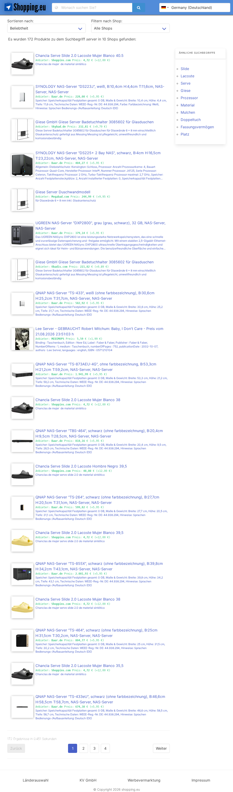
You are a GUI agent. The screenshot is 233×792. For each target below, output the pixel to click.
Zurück (16, 748)
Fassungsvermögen (197, 127)
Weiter (161, 748)
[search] (138, 7)
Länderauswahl (35, 780)
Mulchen (188, 112)
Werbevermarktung (144, 780)
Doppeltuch (191, 119)
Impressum (201, 780)
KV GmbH (88, 780)
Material (188, 105)
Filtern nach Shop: (106, 21)
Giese (185, 90)
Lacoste (187, 76)
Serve (185, 83)
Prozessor (189, 98)
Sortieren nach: (20, 21)
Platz (185, 134)
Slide (185, 68)
